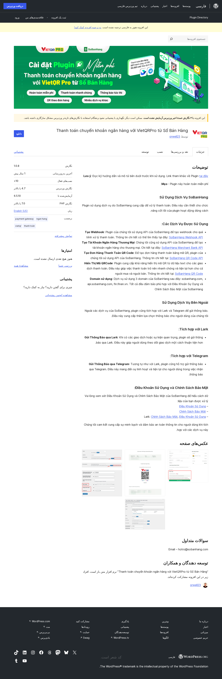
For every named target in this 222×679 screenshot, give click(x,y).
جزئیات (200, 151)
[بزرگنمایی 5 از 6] (117, 467)
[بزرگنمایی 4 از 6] (117, 454)
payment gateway (24, 219)
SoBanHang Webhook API (186, 237)
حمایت (84, 632)
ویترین (165, 621)
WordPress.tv (120, 637)
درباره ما (203, 621)
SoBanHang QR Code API (186, 258)
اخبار (205, 626)
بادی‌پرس (44, 637)
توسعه (145, 151)
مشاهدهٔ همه (21, 265)
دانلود (19, 133)
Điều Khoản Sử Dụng (192, 406)
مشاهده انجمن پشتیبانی (58, 295)
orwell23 (174, 136)
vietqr (18, 226)
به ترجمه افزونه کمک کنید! (87, 27)
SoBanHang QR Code (189, 273)
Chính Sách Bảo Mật (192, 411)
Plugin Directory (199, 17)
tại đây (203, 176)
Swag (84, 637)
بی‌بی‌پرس (43, 632)
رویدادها (85, 626)
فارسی (171, 657)
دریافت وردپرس (15, 6)
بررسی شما (65, 265)
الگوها (166, 637)
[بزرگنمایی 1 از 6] (203, 454)
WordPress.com (39, 621)
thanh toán (29, 226)
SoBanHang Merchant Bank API (182, 247)
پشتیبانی (18, 151)
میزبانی (204, 632)
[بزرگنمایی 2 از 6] (160, 454)
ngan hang (41, 219)
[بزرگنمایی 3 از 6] (160, 503)
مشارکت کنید (82, 621)
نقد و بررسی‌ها (179, 151)
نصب (160, 151)
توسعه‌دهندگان (122, 632)
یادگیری (125, 621)
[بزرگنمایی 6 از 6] (117, 475)
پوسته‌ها (165, 626)
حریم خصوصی (200, 637)
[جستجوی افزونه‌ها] (171, 38)
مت (46, 626)
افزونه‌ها (164, 632)
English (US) (21, 210)
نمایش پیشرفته (63, 236)
